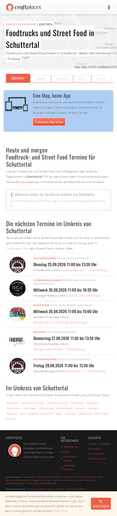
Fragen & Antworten (41, 480)
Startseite (11, 24)
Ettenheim (12, 402)
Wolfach (11, 418)
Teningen (93, 408)
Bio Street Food (94, 477)
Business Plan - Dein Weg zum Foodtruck (43, 477)
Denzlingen (101, 413)
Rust (23, 413)
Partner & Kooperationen (18, 480)
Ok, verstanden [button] (101, 504)
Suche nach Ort (28, 24)
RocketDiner (42, 305)
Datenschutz (98, 458)
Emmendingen (64, 408)
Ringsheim (93, 402)
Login (67, 451)
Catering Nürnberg (36, 489)
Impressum (97, 453)
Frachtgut (40, 332)
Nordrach (70, 413)
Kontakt (96, 448)
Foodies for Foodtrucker (64, 480)
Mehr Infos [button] (60, 510)
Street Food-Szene (86, 480)
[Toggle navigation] (109, 7)
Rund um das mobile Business (42, 483)
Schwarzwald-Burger (48, 280)
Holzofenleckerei (45, 258)
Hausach (80, 408)
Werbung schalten (69, 467)
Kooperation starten (71, 458)
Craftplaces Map (17, 248)
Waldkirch (12, 413)
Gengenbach (85, 413)
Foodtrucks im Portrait (75, 477)
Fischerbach (77, 402)
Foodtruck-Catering (24, 182)
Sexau (59, 413)
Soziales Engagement (16, 483)
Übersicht (18, 78)
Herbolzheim (13, 408)
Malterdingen (46, 408)
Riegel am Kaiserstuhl (40, 413)
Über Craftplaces (101, 443)
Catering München (55, 489)
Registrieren (71, 446)
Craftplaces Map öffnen (49, 121)
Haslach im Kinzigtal (32, 402)
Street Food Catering (76, 489)
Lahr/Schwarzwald (57, 402)
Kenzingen (29, 408)
